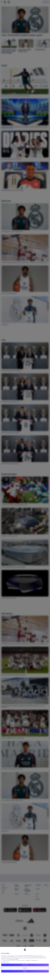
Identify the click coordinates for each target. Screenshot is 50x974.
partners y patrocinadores (14, 959)
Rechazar (25, 971)
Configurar (25, 967)
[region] (25, 960)
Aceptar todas (25, 964)
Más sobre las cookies (5, 962)
